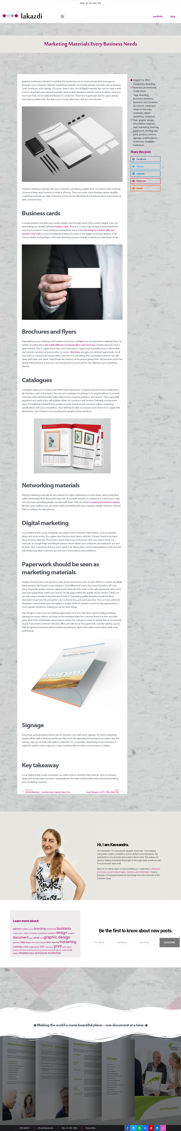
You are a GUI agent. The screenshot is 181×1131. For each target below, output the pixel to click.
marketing (143, 127)
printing (16, 950)
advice (17, 928)
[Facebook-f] (127, 1128)
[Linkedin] (157, 1128)
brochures (101, 872)
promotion (41, 950)
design (61, 932)
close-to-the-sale (142, 109)
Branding (150, 84)
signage (137, 138)
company (33, 933)
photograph (151, 130)
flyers (81, 341)
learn (49, 942)
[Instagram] (163, 1128)
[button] (62, 16)
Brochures (75, 352)
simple (64, 950)
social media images (116, 872)
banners (130, 872)
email (36, 937)
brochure (138, 98)
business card (140, 102)
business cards (61, 226)
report (58, 950)
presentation (49, 947)
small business (149, 138)
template (149, 141)
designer (71, 933)
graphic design (146, 120)
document (20, 937)
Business (137, 87)
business (148, 98)
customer (138, 113)
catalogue (150, 105)
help (22, 942)
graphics (16, 942)
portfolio (158, 16)
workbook (41, 953)
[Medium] (139, 1128)
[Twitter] (133, 1128)
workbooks (154, 869)
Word (31, 953)
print (135, 134)
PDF (42, 946)
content (52, 933)
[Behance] (145, 1128)
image (28, 942)
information (139, 123)
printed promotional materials (105, 502)
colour (26, 933)
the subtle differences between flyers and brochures (70, 345)
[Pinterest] (151, 1128)
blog (172, 16)
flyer (135, 120)
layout (43, 942)
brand (31, 929)
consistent (42, 933)
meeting (154, 127)
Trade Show (139, 91)
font (41, 938)
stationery (138, 141)
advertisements (142, 872)
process (22, 950)
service (152, 134)
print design (67, 947)
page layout (34, 947)
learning (55, 942)
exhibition (150, 116)
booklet (24, 929)
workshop (54, 953)
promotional (149, 87)
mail (135, 127)
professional (31, 950)
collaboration (18, 933)
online (25, 946)
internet (150, 123)
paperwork (138, 130)
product (143, 134)
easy (31, 938)
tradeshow (138, 145)
